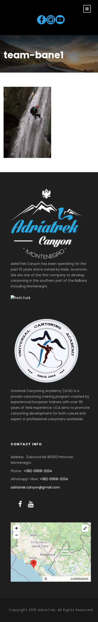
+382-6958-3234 (38, 471)
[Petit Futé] (20, 297)
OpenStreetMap (59, 579)
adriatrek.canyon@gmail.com (35, 487)
